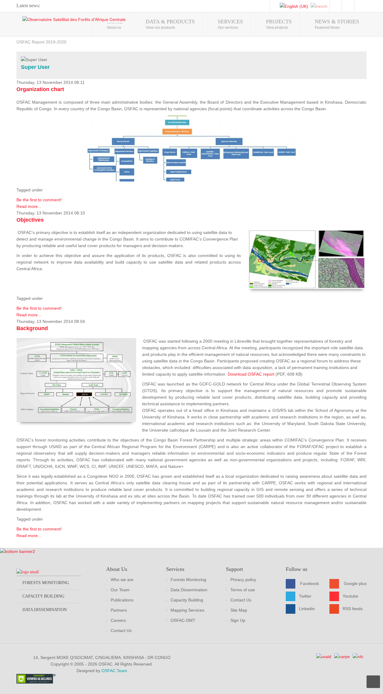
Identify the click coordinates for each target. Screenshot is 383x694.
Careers (118, 620)
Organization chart (40, 89)
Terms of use (242, 589)
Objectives (30, 220)
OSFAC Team (114, 670)
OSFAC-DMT (183, 620)
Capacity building (43, 596)
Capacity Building (187, 600)
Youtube (350, 596)
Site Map (238, 610)
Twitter (305, 596)
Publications (122, 600)
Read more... (28, 206)
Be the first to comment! (39, 199)
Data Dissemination (189, 589)
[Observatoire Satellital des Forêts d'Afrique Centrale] (74, 19)
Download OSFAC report (252, 374)
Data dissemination (44, 609)
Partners (119, 610)
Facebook (309, 583)
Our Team (120, 589)
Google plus (355, 583)
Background (32, 328)
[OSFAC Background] (76, 380)
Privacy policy (243, 579)
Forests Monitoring (188, 579)
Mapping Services (187, 610)
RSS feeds (353, 608)
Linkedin (307, 608)
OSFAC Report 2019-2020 (41, 42)
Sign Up (237, 620)
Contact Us (121, 630)
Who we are (122, 579)
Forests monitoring (45, 582)
